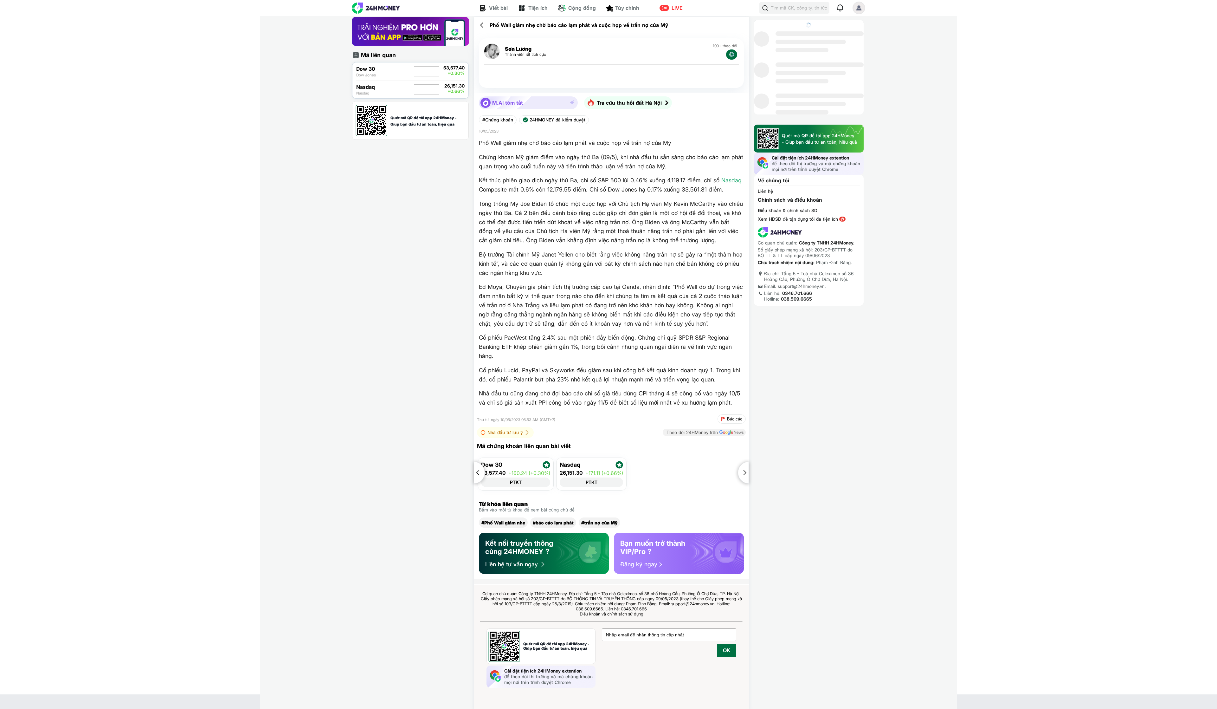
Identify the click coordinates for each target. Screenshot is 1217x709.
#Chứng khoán (497, 119)
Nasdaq (731, 180)
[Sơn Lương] (492, 51)
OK (727, 650)
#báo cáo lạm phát (553, 522)
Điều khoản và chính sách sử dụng (611, 613)
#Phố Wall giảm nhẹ (503, 522)
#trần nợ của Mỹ (599, 522)
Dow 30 (491, 465)
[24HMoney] (376, 8)
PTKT (516, 482)
